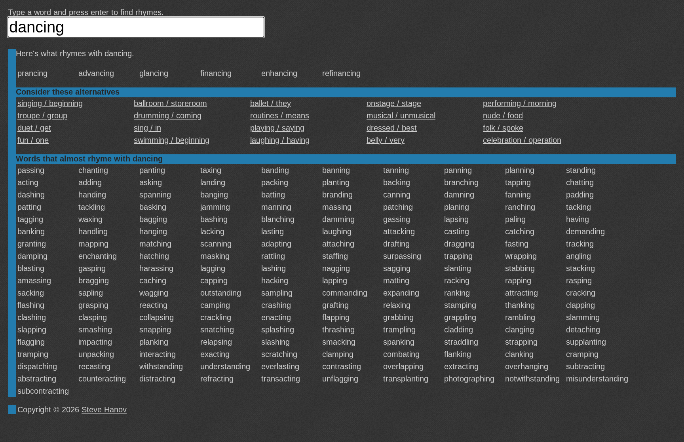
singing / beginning (50, 103)
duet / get (34, 127)
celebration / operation (522, 140)
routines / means (279, 115)
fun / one (33, 140)
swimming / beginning (171, 140)
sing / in (147, 127)
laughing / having (280, 140)
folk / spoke (503, 127)
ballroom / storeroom (170, 103)
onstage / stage (394, 103)
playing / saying (277, 127)
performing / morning (520, 103)
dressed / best (392, 127)
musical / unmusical (401, 115)
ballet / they (270, 103)
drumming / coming (167, 115)
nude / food (503, 115)
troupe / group (42, 115)
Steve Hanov (104, 409)
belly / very (386, 140)
